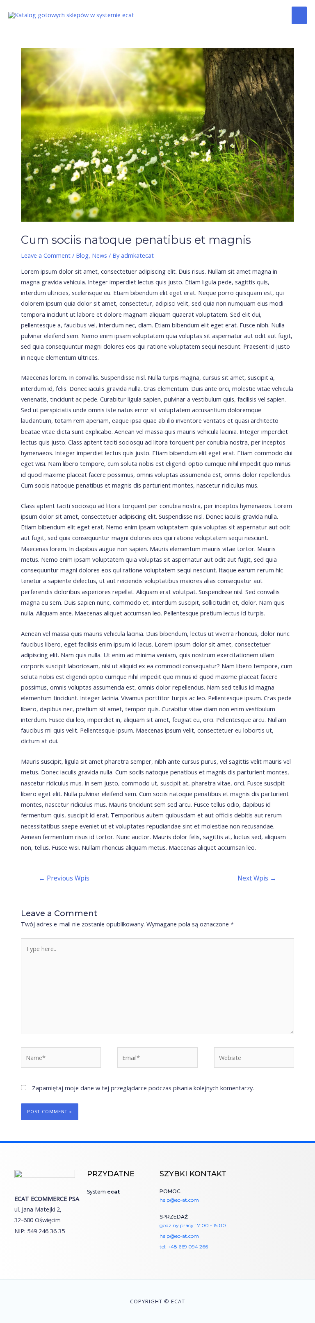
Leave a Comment (46, 255)
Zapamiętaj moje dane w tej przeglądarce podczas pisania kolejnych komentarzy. (143, 1088)
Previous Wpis (64, 878)
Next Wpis (256, 878)
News (99, 255)
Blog (82, 255)
